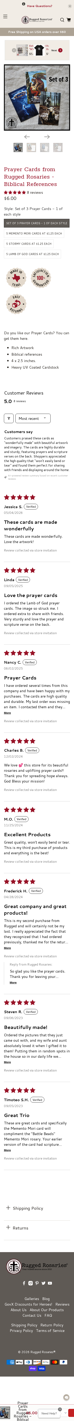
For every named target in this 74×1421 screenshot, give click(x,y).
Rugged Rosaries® (43, 1352)
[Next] (47, 137)
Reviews (62, 1304)
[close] (70, 6)
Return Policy (51, 1325)
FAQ (48, 1315)
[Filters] (9, 418)
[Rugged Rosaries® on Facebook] (24, 1289)
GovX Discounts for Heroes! (28, 1304)
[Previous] (27, 137)
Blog (46, 1298)
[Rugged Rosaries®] (37, 20)
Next (54, 50)
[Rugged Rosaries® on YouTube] (50, 1289)
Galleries (31, 1298)
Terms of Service (50, 1330)
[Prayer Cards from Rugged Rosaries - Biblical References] (37, 97)
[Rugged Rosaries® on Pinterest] (37, 1289)
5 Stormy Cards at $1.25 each (28, 244)
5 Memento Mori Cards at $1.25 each (34, 233)
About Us (18, 1309)
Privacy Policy (21, 1330)
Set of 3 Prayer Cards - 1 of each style (36, 223)
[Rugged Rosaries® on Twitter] (43, 1289)
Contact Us (31, 1315)
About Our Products (47, 1309)
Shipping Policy (24, 1325)
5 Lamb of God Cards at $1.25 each (32, 254)
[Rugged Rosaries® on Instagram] (30, 1289)
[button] (15, 192)
